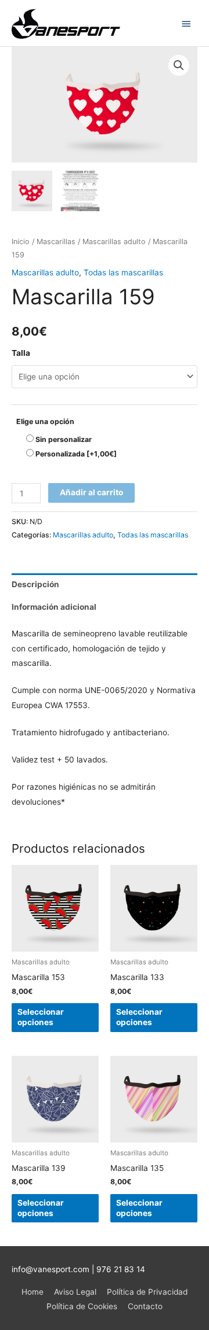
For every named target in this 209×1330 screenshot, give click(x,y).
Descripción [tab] (35, 584)
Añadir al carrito (91, 492)
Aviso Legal (75, 1291)
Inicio (21, 241)
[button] (178, 65)
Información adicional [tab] (54, 606)
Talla (21, 353)
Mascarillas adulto (114, 241)
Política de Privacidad (147, 1291)
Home (32, 1291)
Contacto (145, 1306)
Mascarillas (56, 241)
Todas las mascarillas (123, 272)
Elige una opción (45, 421)
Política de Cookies (81, 1306)
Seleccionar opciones (40, 1017)
